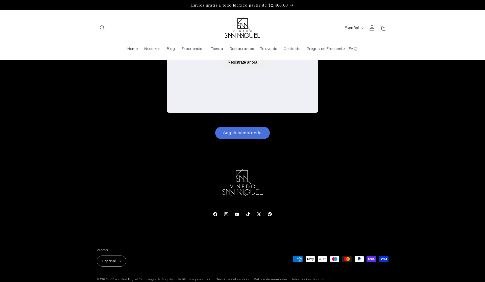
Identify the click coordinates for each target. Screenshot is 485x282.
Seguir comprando (242, 133)
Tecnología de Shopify (156, 279)
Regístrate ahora (242, 62)
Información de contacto (311, 279)
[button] (102, 28)
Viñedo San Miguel (124, 279)
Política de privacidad (194, 279)
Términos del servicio (232, 279)
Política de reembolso (270, 279)
